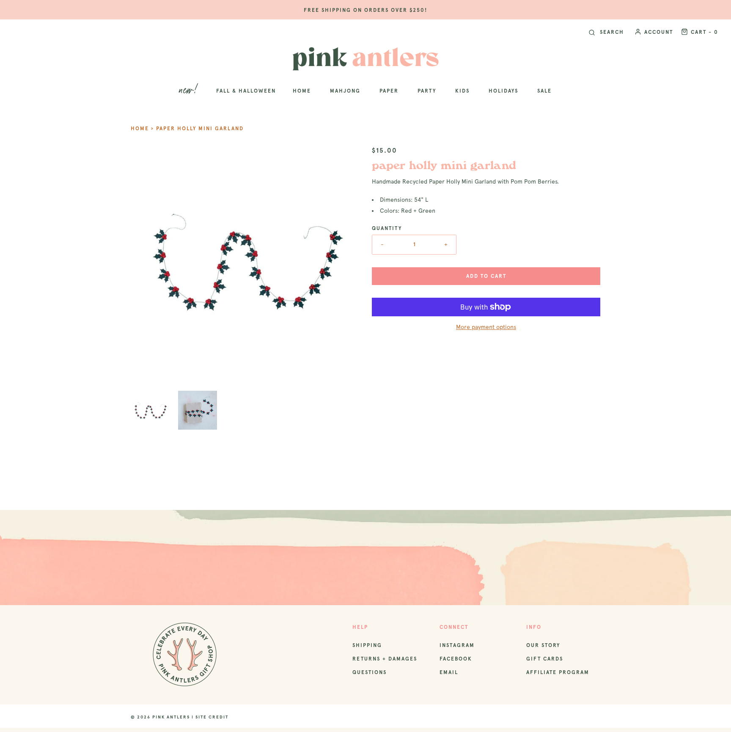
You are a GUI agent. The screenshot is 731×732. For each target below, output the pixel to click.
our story (543, 645)
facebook (456, 659)
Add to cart (486, 276)
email (449, 672)
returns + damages (384, 659)
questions (369, 672)
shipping (367, 645)
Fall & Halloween (246, 91)
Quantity (387, 228)
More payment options (486, 327)
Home (140, 129)
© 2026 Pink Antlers (160, 717)
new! (189, 91)
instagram (457, 645)
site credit (211, 717)
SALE (544, 91)
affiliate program (557, 672)
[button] (150, 410)
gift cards (544, 659)
